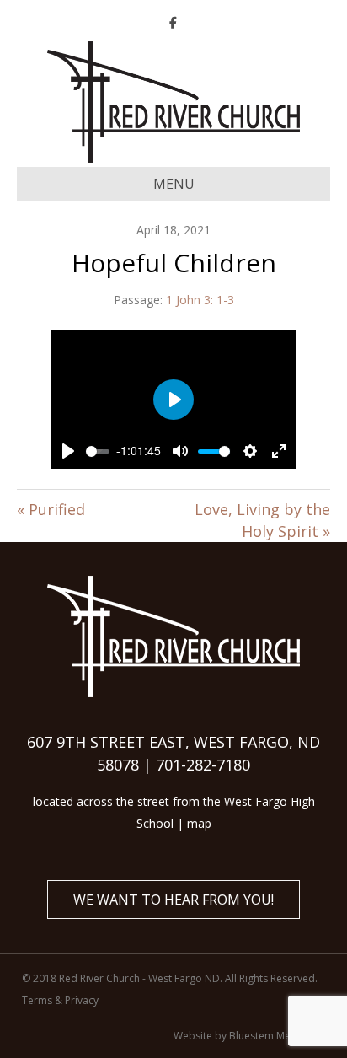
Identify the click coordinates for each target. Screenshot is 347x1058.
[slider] (97, 451)
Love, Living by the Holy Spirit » (262, 520)
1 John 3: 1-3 (200, 300)
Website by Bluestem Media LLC (249, 1035)
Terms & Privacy (60, 1000)
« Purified (51, 509)
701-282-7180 (203, 765)
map (199, 823)
